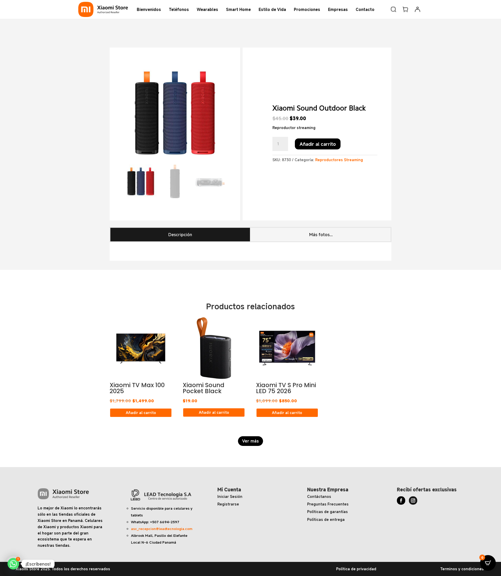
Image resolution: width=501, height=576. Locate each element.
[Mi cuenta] (417, 9)
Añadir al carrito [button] (141, 412)
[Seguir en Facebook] (401, 500)
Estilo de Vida (272, 9)
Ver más (250, 441)
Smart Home (238, 9)
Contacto (365, 9)
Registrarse (228, 504)
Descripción (180, 234)
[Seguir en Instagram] (413, 500)
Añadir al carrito (318, 144)
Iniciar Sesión (229, 496)
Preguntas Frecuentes (328, 504)
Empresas (338, 9)
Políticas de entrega (326, 519)
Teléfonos (179, 9)
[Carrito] (405, 9)
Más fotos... (321, 234)
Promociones (307, 9)
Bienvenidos (149, 9)
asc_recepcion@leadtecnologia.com (161, 528)
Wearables (207, 9)
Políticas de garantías (327, 511)
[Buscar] (393, 9)
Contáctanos (319, 496)
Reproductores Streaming (339, 159)
